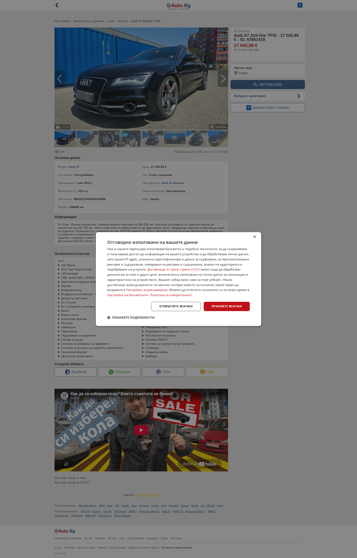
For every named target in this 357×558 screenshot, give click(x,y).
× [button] (254, 236)
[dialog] (178, 279)
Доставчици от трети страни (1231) (173, 269)
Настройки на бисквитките (127, 295)
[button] (131, 317)
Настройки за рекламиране (147, 290)
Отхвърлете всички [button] (176, 306)
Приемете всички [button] (227, 306)
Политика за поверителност (171, 295)
